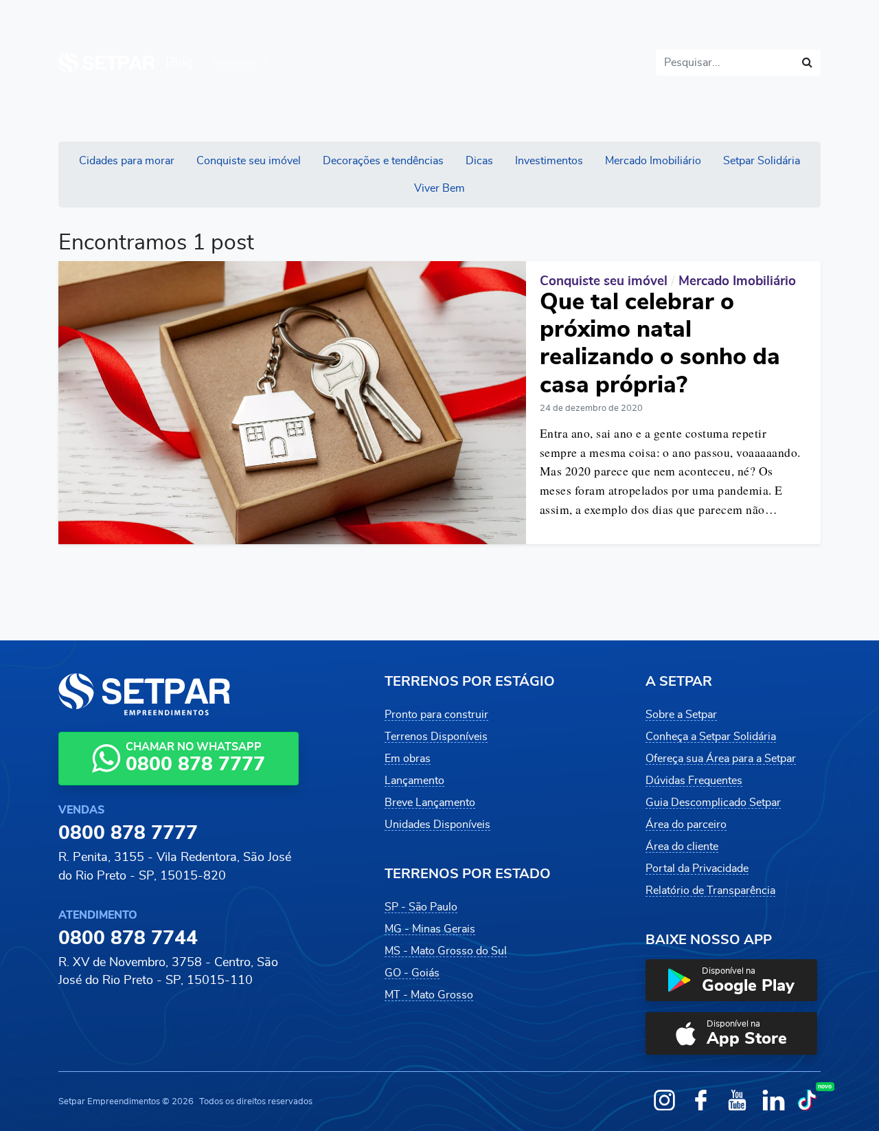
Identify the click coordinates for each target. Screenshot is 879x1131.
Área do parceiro (686, 824)
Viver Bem (439, 188)
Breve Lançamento (430, 802)
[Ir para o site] (106, 62)
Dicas (479, 160)
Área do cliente (682, 846)
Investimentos (549, 160)
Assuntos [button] (235, 62)
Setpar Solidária (761, 160)
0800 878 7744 (128, 938)
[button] (731, 980)
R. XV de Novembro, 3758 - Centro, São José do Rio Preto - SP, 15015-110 (168, 971)
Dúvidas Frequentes (694, 780)
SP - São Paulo (421, 907)
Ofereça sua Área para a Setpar (721, 758)
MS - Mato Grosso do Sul (446, 950)
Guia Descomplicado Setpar (713, 802)
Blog (179, 62)
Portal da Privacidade (697, 868)
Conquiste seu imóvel (248, 160)
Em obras (408, 758)
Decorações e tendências (383, 160)
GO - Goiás (412, 972)
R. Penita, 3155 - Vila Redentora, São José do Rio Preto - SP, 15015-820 (174, 866)
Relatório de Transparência (710, 890)
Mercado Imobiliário (653, 160)
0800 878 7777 (128, 833)
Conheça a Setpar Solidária (711, 736)
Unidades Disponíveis (437, 824)
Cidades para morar (126, 160)
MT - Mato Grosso (429, 994)
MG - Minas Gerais (430, 928)
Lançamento (414, 780)
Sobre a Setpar (681, 714)
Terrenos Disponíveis (436, 736)
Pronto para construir (436, 714)
